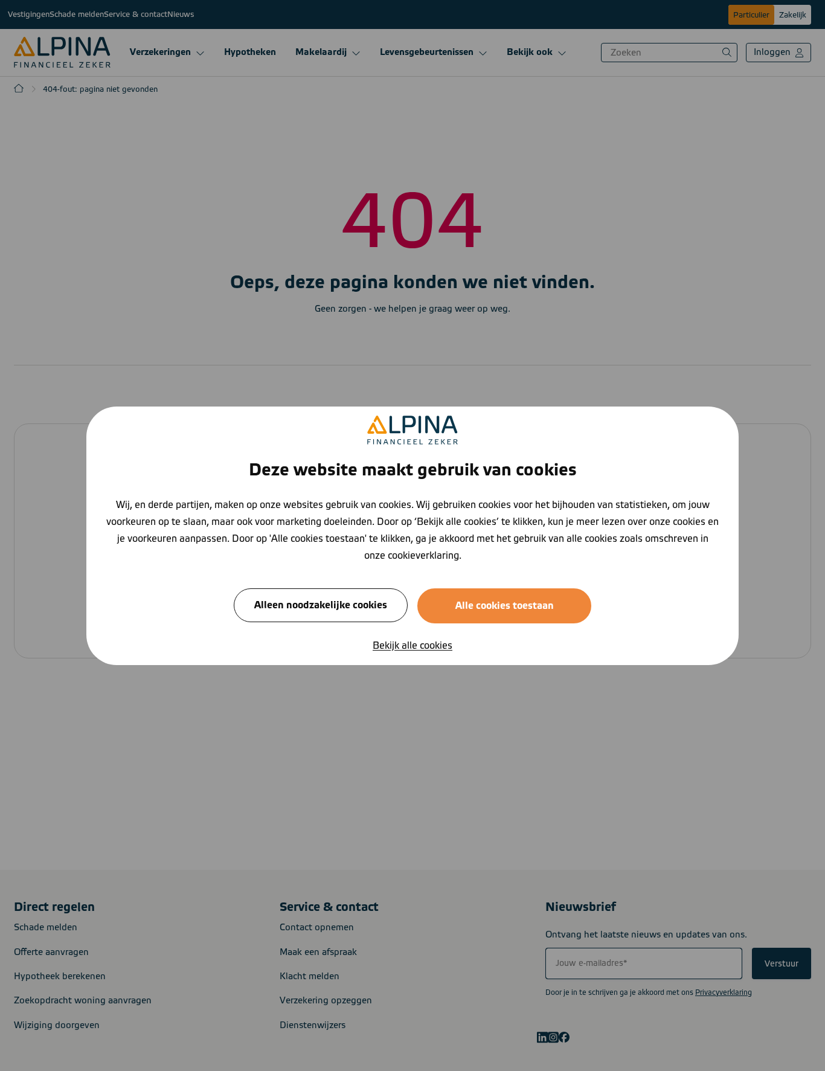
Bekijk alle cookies (412, 645)
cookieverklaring (423, 555)
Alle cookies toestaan (504, 605)
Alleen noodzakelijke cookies (320, 604)
